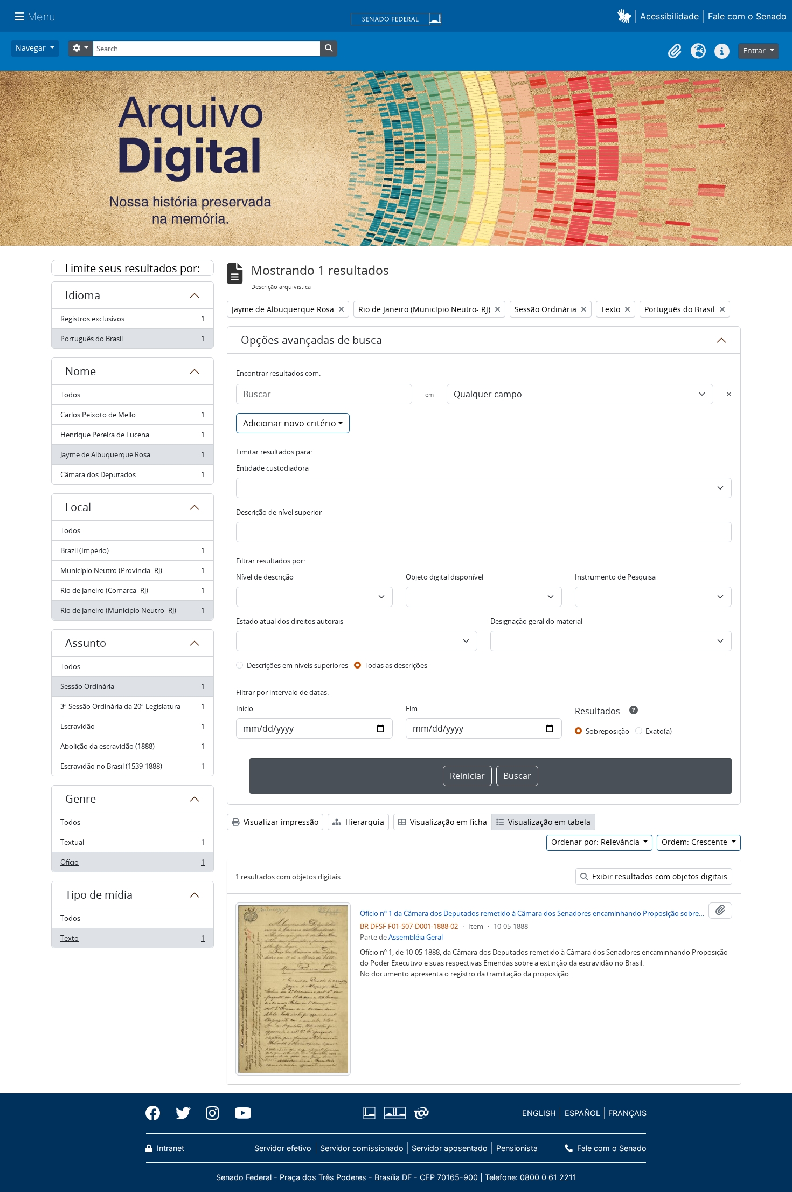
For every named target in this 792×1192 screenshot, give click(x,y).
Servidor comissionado (362, 1148)
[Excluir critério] (729, 394)
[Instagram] (212, 1113)
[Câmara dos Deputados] (371, 1113)
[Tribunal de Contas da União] (419, 1113)
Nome (80, 371)
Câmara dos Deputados (132, 477)
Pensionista (516, 1148)
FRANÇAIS (627, 1113)
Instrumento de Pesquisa (615, 577)
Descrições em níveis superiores (297, 665)
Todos (70, 394)
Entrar (755, 50)
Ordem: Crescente (696, 842)
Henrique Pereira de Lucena (132, 437)
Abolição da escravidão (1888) (132, 748)
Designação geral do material (536, 621)
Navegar (32, 48)
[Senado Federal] (396, 19)
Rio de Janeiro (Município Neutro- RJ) (132, 612)
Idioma (82, 295)
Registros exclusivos (132, 321)
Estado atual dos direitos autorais (289, 621)
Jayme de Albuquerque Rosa (132, 457)
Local (78, 507)
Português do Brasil (132, 341)
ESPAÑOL (582, 1113)
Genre (80, 798)
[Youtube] (239, 1113)
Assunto (85, 643)
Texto (132, 940)
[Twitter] (183, 1113)
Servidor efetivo (282, 1148)
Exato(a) (658, 731)
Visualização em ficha (447, 822)
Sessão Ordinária (132, 689)
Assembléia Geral (415, 937)
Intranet (169, 1148)
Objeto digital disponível (444, 577)
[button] (626, 16)
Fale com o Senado (747, 16)
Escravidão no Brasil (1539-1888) (132, 768)
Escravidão (132, 728)
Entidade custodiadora (272, 468)
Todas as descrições (395, 665)
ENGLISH (539, 1113)
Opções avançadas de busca (311, 340)
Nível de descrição (265, 577)
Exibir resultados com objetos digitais (658, 876)
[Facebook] (156, 1113)
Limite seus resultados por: (132, 268)
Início (244, 708)
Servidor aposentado (450, 1148)
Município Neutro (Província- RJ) (132, 573)
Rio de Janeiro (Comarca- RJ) (132, 593)
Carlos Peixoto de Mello (132, 417)
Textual (132, 844)
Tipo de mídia (99, 894)
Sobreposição (607, 731)
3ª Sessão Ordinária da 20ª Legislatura (132, 708)
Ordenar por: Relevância (596, 842)
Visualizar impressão (279, 822)
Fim (412, 708)
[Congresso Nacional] (394, 1113)
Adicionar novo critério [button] (289, 423)
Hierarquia (363, 822)
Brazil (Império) (132, 553)
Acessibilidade (669, 16)
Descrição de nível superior (279, 512)
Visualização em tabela (548, 822)
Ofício (132, 864)
